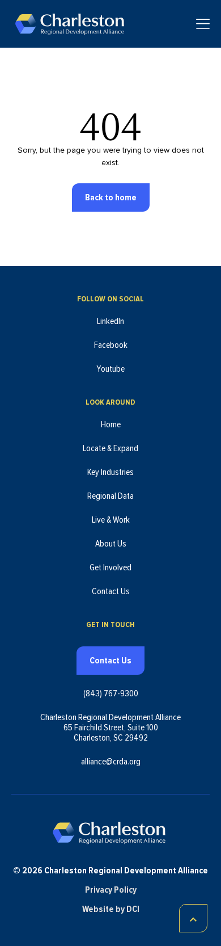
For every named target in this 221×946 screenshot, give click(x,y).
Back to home (111, 197)
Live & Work (111, 519)
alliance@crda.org (111, 761)
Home (111, 424)
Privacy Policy (111, 889)
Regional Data (110, 496)
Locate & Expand (110, 448)
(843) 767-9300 (110, 693)
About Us (110, 543)
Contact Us (111, 591)
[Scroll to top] (193, 918)
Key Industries (110, 472)
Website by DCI (110, 909)
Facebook (111, 345)
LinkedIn (110, 321)
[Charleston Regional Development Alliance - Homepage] (69, 24)
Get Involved (110, 567)
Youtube (110, 368)
